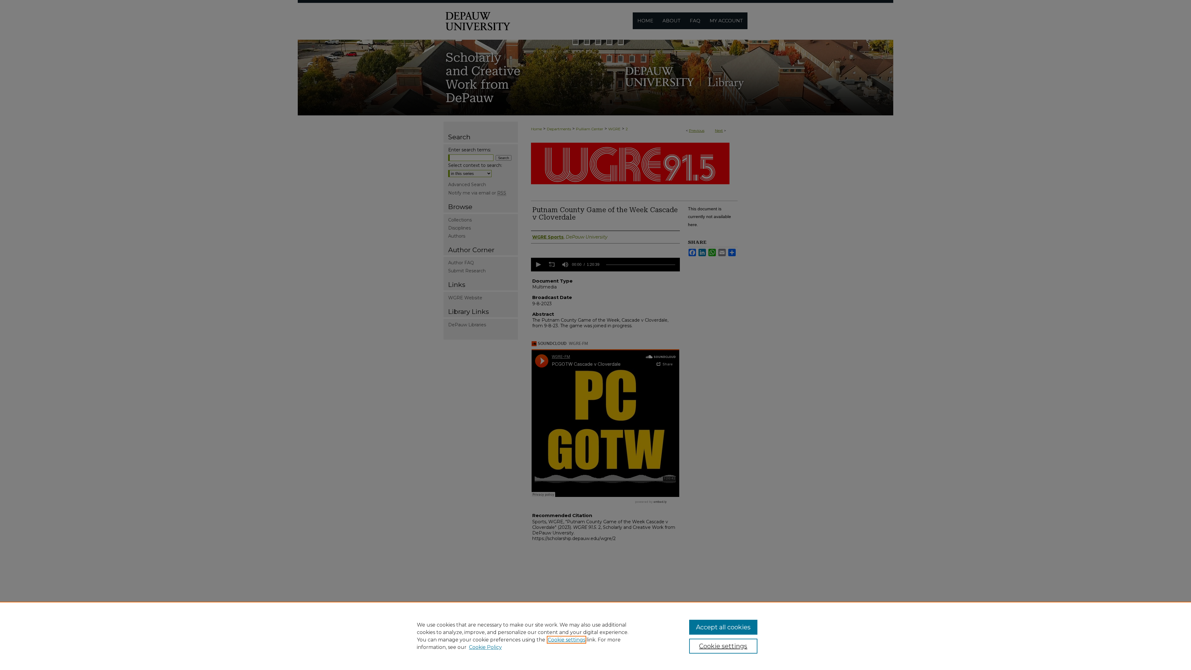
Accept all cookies (723, 627)
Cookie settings (566, 640)
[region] (595, 636)
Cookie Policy (485, 647)
